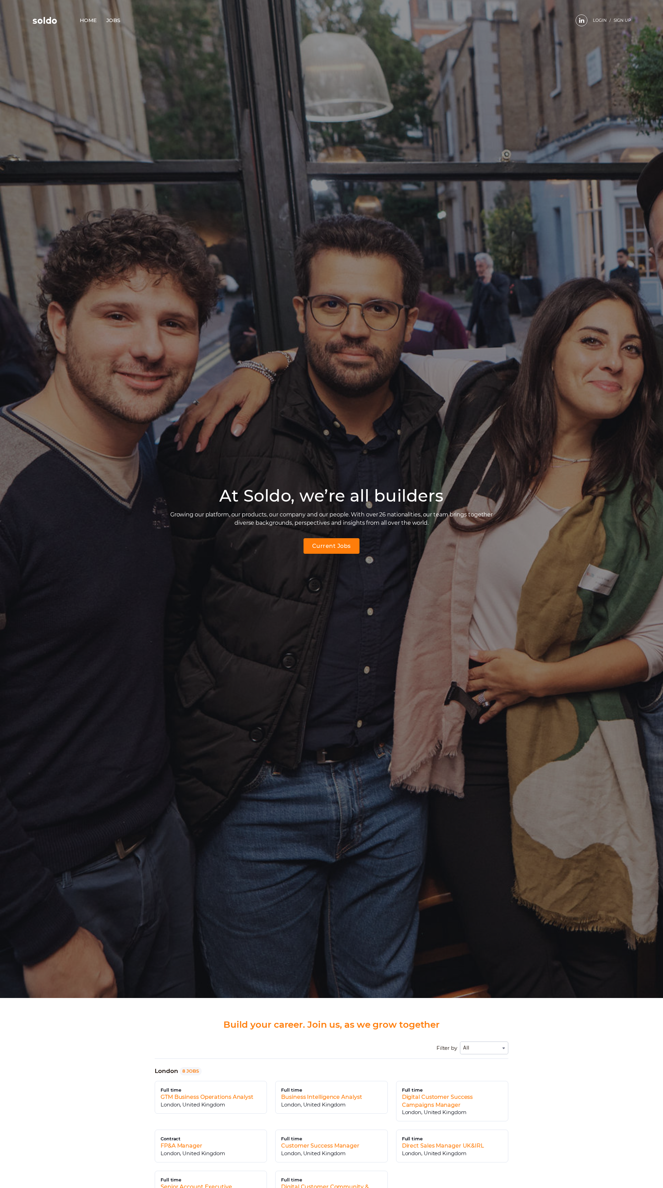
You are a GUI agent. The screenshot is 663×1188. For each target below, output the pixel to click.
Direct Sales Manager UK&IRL (443, 1145)
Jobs (113, 20)
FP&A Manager (181, 1145)
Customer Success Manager (320, 1145)
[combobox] (484, 1048)
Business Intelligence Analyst (321, 1097)
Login (600, 20)
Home (88, 20)
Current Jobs (331, 546)
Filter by (446, 1048)
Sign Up (622, 20)
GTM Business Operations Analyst (207, 1097)
